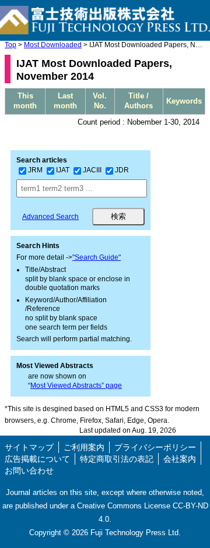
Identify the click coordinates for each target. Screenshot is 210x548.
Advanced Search (50, 217)
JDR (122, 170)
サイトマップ (29, 447)
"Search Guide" (96, 257)
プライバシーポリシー (155, 447)
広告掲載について (37, 459)
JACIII (92, 170)
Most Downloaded (53, 45)
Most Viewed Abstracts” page (76, 385)
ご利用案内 (84, 447)
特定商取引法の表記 (116, 459)
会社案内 (179, 459)
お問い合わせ (29, 470)
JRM (35, 170)
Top (10, 45)
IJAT (62, 170)
